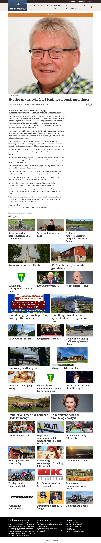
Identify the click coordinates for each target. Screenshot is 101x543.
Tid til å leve (57, 7)
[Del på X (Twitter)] (89, 104)
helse (30, 213)
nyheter (12, 213)
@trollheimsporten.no (80, 523)
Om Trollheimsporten (72, 7)
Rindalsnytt (34, 6)
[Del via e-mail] (91, 104)
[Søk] (91, 7)
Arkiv (86, 6)
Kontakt (90, 1)
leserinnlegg (21, 213)
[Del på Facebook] (86, 104)
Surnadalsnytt (46, 6)
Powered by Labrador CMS (50, 540)
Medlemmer (71, 1)
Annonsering (81, 1)
